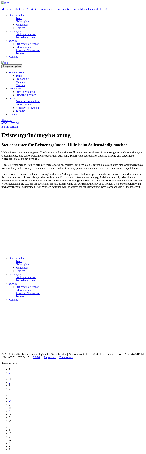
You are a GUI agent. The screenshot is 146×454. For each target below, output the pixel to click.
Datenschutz (62, 8)
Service (13, 283)
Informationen (24, 290)
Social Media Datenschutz (87, 8)
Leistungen (15, 274)
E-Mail (36, 357)
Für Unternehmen (26, 277)
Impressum (46, 8)
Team (19, 261)
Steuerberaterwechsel (28, 286)
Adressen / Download (28, 293)
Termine (20, 296)
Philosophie (22, 264)
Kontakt (13, 299)
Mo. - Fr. (6, 8)
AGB (108, 8)
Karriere (20, 270)
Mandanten (22, 267)
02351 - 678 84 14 (25, 8)
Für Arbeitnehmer (26, 280)
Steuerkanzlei (16, 258)
